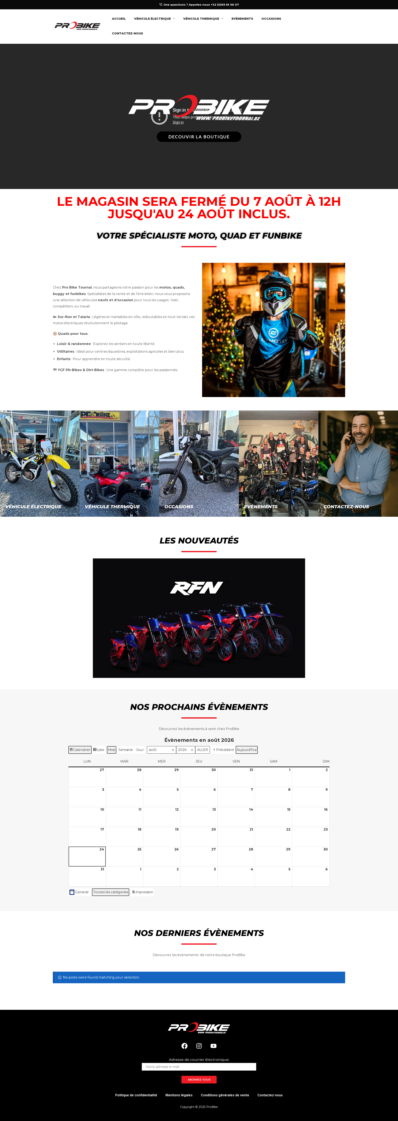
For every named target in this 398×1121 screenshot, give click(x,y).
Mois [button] (111, 750)
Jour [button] (140, 750)
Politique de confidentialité (136, 1095)
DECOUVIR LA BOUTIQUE (199, 136)
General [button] (82, 892)
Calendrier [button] (80, 751)
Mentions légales (179, 1095)
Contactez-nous (270, 1095)
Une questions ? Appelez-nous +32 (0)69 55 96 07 (201, 4)
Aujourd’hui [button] (247, 750)
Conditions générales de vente (225, 1095)
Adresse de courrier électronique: (199, 1060)
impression (142, 893)
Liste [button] (98, 751)
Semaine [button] (126, 750)
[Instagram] (199, 1046)
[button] (223, 750)
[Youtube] (213, 1046)
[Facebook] (184, 1046)
